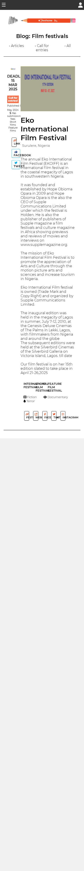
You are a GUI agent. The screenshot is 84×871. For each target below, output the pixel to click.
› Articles (16, 46)
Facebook (16, 155)
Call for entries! (13, 99)
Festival (27, 417)
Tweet (16, 166)
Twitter (54, 417)
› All (68, 46)
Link (15, 143)
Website (36, 417)
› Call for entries (42, 48)
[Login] (80, 4)
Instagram (63, 417)
